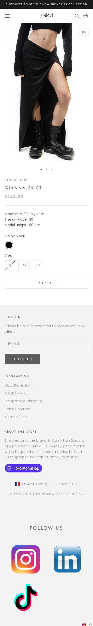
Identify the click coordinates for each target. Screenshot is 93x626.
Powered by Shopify (65, 494)
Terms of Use (16, 416)
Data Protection (18, 385)
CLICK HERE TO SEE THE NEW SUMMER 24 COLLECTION (47, 4)
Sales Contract (17, 409)
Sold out (46, 283)
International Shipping (23, 401)
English (66, 484)
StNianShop (16, 180)
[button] (87, 624)
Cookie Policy (16, 393)
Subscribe (22, 359)
